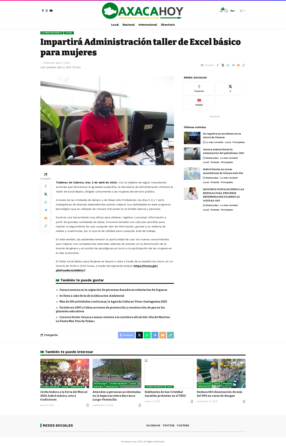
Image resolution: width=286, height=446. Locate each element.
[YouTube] (51, 10)
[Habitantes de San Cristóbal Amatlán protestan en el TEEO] (169, 373)
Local (69, 33)
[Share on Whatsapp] (228, 65)
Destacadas (212, 158)
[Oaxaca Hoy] (143, 10)
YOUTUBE (183, 425)
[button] (226, 11)
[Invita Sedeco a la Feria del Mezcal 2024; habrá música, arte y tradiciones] (64, 373)
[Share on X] (222, 65)
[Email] (238, 65)
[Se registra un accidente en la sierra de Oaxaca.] (192, 138)
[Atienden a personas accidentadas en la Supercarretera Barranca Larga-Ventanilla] (117, 373)
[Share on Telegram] (233, 65)
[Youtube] (199, 102)
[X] (47, 10)
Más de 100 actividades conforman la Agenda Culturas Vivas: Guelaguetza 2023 (113, 301)
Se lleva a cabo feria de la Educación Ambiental (91, 295)
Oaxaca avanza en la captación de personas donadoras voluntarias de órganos (113, 289)
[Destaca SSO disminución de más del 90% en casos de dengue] (221, 373)
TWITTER (168, 425)
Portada (215, 162)
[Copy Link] (243, 65)
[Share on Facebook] (217, 65)
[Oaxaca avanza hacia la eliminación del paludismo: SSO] (192, 153)
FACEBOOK (153, 425)
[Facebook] (43, 10)
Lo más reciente (52, 33)
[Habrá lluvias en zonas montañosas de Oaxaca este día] (192, 173)
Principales (239, 142)
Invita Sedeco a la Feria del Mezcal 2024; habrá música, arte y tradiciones (63, 395)
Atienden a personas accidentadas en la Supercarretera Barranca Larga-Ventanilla (117, 395)
